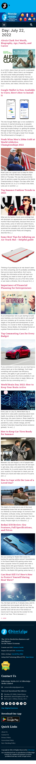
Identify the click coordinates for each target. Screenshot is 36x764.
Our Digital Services (9, 708)
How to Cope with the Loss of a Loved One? (17, 481)
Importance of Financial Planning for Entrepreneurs (16, 286)
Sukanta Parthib (18, 647)
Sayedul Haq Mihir (17, 654)
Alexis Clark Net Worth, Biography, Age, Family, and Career (16, 43)
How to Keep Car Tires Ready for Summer (16, 433)
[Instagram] (17, 703)
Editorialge (31, 750)
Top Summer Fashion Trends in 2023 (18, 191)
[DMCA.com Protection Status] (5, 670)
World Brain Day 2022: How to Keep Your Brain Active (17, 386)
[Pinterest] (10, 703)
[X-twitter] (6, 703)
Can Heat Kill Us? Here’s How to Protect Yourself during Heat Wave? (16, 577)
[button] (4, 25)
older (3, 618)
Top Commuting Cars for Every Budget (17, 335)
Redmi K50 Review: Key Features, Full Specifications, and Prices (16, 527)
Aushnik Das (20, 650)
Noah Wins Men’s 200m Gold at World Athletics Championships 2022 (18, 142)
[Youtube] (25, 703)
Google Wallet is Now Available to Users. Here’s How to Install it (18, 92)
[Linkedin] (13, 703)
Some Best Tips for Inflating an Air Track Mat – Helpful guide (18, 238)
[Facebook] (2, 703)
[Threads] (21, 703)
